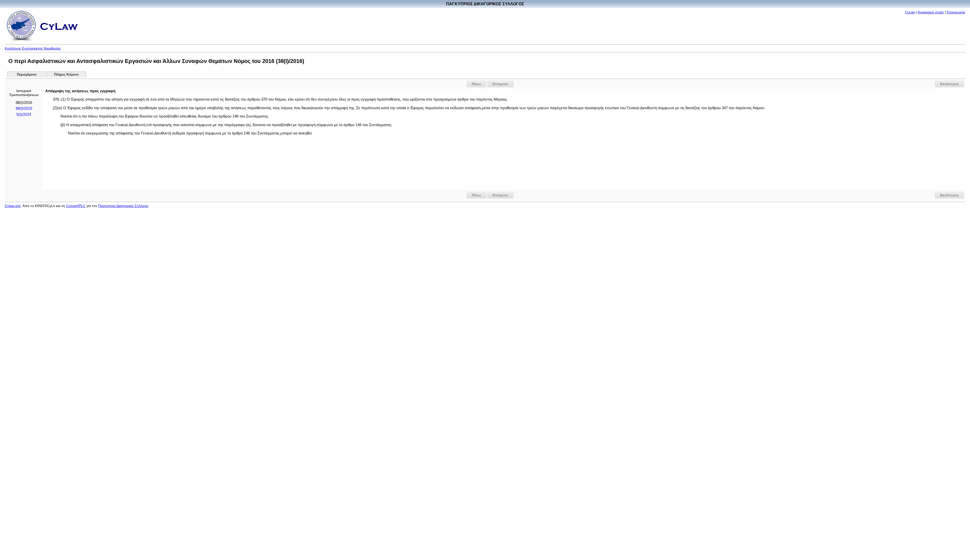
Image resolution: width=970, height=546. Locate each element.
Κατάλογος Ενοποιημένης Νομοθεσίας (33, 48)
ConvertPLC (75, 206)
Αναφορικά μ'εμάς (931, 12)
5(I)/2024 (23, 114)
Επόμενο (500, 84)
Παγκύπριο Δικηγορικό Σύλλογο (123, 206)
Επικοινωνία (956, 12)
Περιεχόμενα (26, 74)
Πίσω (476, 84)
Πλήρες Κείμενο (66, 74)
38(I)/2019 (23, 108)
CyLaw (910, 12)
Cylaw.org (12, 206)
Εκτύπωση (949, 84)
